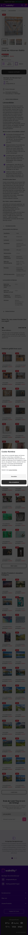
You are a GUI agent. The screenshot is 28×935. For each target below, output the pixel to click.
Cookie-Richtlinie (12, 470)
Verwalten (14, 476)
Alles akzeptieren (14, 482)
